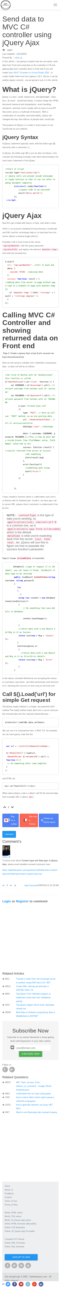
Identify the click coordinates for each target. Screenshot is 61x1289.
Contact (8, 1197)
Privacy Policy (11, 1205)
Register (22, 901)
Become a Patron (33, 820)
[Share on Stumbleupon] (34, 1284)
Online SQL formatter (14, 1246)
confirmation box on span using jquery (33, 1093)
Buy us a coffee (14, 820)
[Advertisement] (30, 938)
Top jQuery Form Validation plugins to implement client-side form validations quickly (33, 997)
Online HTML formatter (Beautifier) (20, 1224)
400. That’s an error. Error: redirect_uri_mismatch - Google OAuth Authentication (33, 1086)
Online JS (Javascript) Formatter (20, 1231)
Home (7, 1186)
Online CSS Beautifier (15, 1227)
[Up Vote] (3, 885)
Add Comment (31, 885)
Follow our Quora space (48, 820)
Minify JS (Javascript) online (18, 1220)
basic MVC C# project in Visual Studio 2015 (29, 72)
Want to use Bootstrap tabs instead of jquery (36, 1112)
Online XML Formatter (15, 1243)
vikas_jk (18, 58)
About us (9, 1190)
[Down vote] (11, 885)
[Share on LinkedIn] (41, 1284)
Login (6, 901)
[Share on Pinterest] (21, 1284)
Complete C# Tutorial (14, 1239)
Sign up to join (21, 1257)
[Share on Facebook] (14, 1284)
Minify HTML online (14, 1212)
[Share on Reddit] (27, 1284)
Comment (9, 834)
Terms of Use (11, 1201)
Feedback (9, 1193)
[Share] (3, 1284)
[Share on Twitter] (8, 1284)
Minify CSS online (13, 1216)
